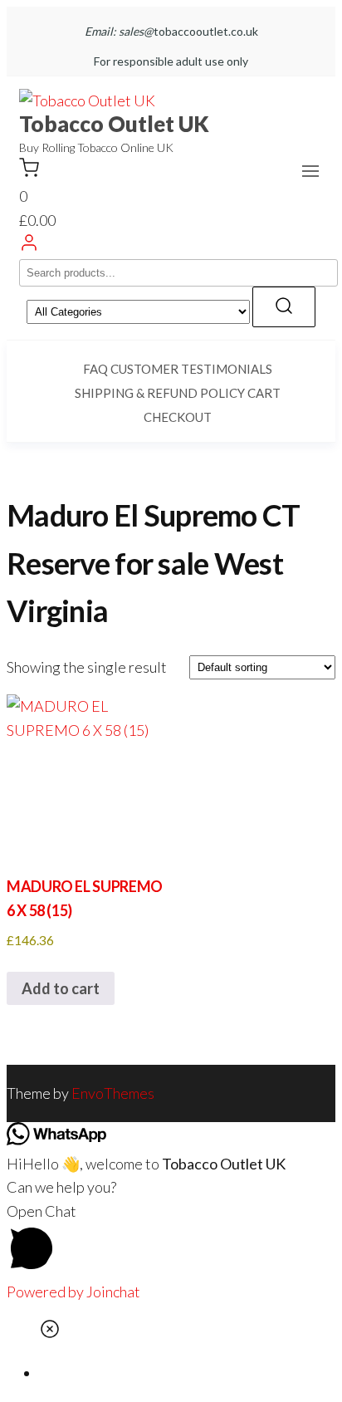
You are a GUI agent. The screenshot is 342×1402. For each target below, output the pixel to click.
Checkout (178, 416)
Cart (264, 392)
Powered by (73, 1291)
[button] (310, 171)
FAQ (95, 368)
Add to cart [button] (61, 988)
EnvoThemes (112, 1093)
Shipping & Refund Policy (160, 392)
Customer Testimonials (191, 368)
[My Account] (29, 247)
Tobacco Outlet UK (114, 123)
